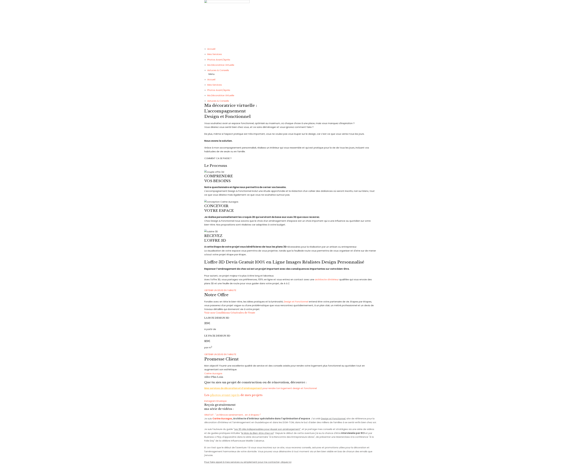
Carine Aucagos (213, 373)
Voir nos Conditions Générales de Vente (229, 312)
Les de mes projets (233, 395)
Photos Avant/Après (218, 59)
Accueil (211, 48)
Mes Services (214, 54)
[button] (290, 74)
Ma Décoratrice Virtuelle (220, 65)
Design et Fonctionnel (296, 301)
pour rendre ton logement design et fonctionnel (260, 388)
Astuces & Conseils (218, 70)
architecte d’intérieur (327, 279)
